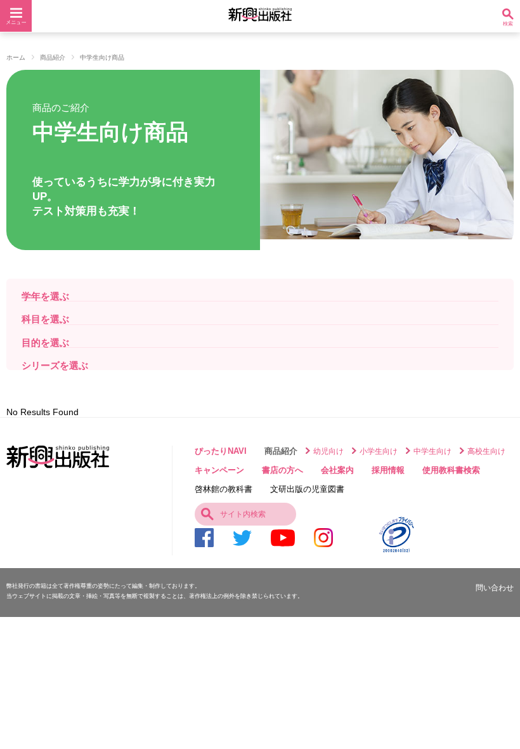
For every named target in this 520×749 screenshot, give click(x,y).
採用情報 (388, 470)
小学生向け (379, 451)
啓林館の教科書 (223, 489)
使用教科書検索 (451, 470)
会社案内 (337, 470)
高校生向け (486, 451)
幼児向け (328, 451)
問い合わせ (495, 587)
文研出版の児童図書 (307, 489)
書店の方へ (282, 470)
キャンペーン (219, 470)
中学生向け (432, 451)
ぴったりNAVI (221, 451)
